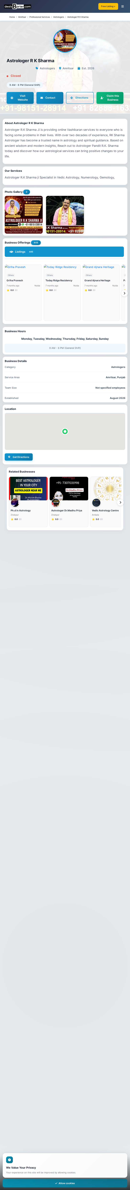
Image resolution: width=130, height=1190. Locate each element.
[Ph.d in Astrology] (28, 488)
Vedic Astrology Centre (105, 510)
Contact (50, 97)
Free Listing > (108, 6)
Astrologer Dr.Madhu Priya (66, 510)
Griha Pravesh (15, 280)
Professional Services (39, 17)
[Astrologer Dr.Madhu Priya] (69, 488)
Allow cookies (67, 1183)
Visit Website (23, 97)
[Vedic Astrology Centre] (109, 488)
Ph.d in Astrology (21, 510)
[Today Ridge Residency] (62, 267)
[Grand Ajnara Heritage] (101, 267)
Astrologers (58, 17)
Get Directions (21, 457)
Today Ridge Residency (59, 280)
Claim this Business (113, 97)
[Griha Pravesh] (23, 267)
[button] (65, 431)
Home (12, 17)
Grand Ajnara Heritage (97, 280)
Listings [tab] (24, 251)
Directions (81, 97)
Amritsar (22, 17)
